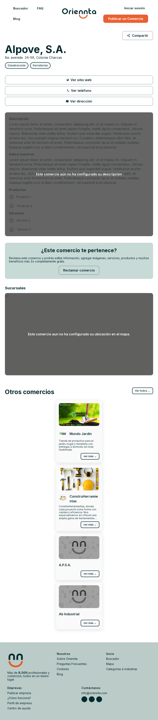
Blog (16, 19)
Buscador (20, 8)
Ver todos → (142, 390)
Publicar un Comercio (125, 19)
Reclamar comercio (79, 270)
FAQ (40, 8)
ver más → (90, 456)
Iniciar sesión (134, 8)
